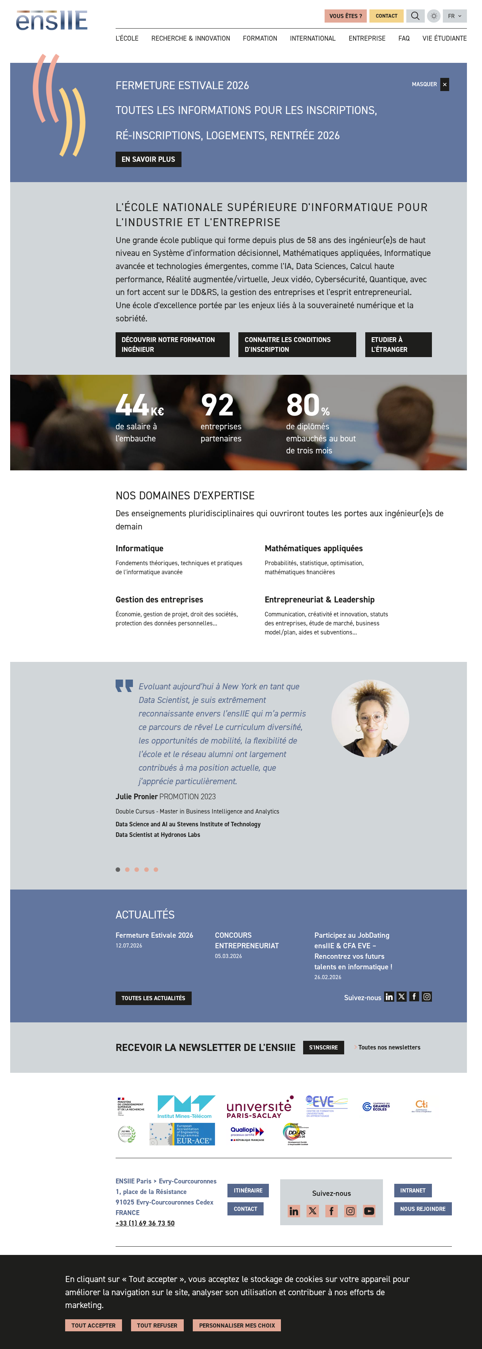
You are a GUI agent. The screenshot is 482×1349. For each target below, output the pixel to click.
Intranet (413, 1190)
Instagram (427, 997)
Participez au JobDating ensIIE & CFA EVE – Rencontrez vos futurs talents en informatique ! (353, 951)
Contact (387, 16)
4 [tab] (146, 869)
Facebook (414, 997)
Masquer (424, 84)
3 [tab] (136, 869)
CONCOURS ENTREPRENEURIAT (247, 940)
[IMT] (187, 1106)
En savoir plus (148, 159)
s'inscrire (323, 1047)
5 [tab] (156, 869)
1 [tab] (118, 869)
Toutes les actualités (153, 998)
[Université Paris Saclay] (260, 1106)
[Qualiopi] (247, 1134)
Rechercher (415, 16)
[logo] (51, 20)
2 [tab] (127, 869)
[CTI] (421, 1106)
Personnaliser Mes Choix (237, 1325)
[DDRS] (294, 1134)
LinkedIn (389, 997)
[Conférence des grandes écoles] (376, 1106)
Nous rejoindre (422, 1209)
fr (451, 16)
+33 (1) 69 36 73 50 (145, 1223)
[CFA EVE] (326, 1106)
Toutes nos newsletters (389, 1047)
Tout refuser (157, 1325)
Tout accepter (94, 1325)
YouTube (369, 1211)
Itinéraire (248, 1190)
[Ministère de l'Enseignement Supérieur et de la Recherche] (131, 1106)
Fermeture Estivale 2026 (154, 935)
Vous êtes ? (345, 16)
